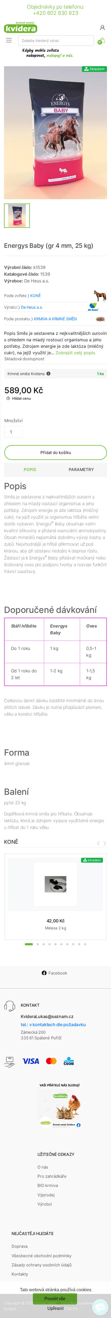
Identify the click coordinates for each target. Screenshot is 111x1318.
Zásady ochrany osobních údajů (42, 1264)
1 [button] (29, 944)
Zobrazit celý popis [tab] (75, 352)
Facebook (57, 973)
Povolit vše (54, 1298)
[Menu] (9, 40)
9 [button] (79, 944)
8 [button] (73, 944)
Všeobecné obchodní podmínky (41, 1255)
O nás (42, 1167)
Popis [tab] (30, 469)
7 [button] (67, 944)
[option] (55, 132)
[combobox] (56, 40)
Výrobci (44, 1204)
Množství (13, 420)
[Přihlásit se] (102, 27)
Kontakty (20, 1274)
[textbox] (56, 40)
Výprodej (46, 1194)
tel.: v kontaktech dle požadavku (53, 1024)
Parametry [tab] (81, 469)
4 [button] (49, 944)
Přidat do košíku (55, 452)
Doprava (19, 1246)
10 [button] (85, 944)
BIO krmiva (47, 1185)
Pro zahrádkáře (52, 1176)
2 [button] (38, 944)
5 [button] (55, 944)
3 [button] (44, 944)
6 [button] (61, 944)
